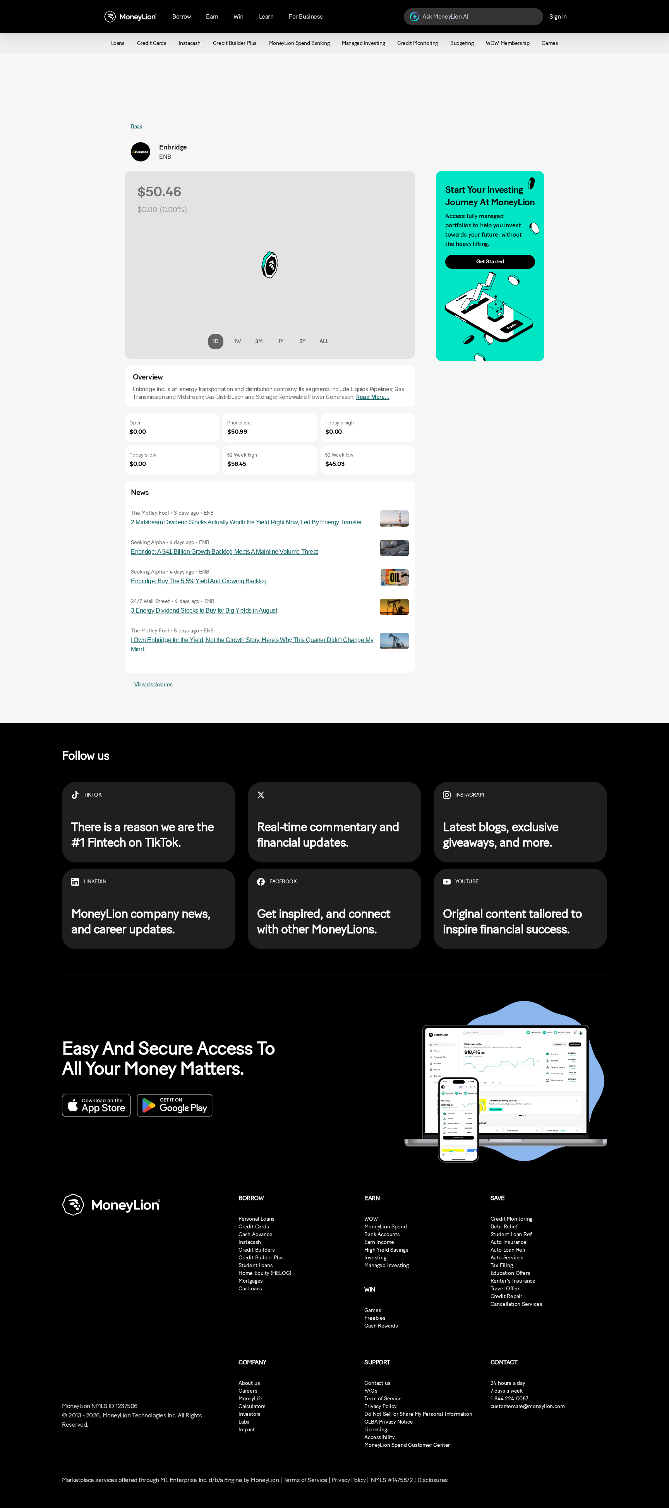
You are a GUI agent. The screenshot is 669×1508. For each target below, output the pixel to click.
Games (372, 1310)
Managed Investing (386, 1265)
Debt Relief (504, 1226)
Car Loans (250, 1288)
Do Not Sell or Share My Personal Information (418, 1414)
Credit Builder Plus (261, 1257)
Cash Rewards (381, 1326)
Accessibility (379, 1437)
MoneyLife (250, 1398)
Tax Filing (502, 1265)
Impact (246, 1429)
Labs (243, 1422)
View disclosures (153, 684)
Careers (247, 1391)
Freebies (374, 1318)
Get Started (490, 261)
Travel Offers (506, 1288)
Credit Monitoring (512, 1219)
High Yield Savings (386, 1250)
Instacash (249, 1242)
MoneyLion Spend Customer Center (407, 1445)
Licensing (375, 1429)
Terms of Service (305, 1480)
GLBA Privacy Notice (388, 1422)
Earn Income (379, 1242)
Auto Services (507, 1257)
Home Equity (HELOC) (265, 1273)
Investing (375, 1257)
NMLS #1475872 (392, 1480)
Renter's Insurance (513, 1281)
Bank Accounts (382, 1234)
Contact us (377, 1383)
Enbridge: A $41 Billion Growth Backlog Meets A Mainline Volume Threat (224, 551)
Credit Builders (256, 1250)
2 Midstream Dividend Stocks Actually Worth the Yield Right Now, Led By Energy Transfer (246, 522)
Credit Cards (253, 1226)
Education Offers (510, 1273)
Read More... (372, 396)
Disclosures (432, 1480)
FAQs (370, 1391)
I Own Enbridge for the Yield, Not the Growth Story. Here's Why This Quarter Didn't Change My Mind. (252, 645)
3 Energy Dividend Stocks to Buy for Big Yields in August (204, 610)
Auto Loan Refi (508, 1250)
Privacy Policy (380, 1406)
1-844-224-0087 (509, 1398)
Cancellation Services (516, 1304)
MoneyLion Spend (385, 1226)
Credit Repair (506, 1296)
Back (136, 126)
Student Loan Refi (512, 1234)
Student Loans (255, 1265)
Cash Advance (255, 1234)
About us (249, 1383)
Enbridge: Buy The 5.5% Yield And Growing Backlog (199, 581)
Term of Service (382, 1398)
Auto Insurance (509, 1242)
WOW (370, 1219)
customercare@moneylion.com (528, 1406)
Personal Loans (256, 1219)
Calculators (252, 1406)
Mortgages (250, 1281)
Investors (249, 1414)
